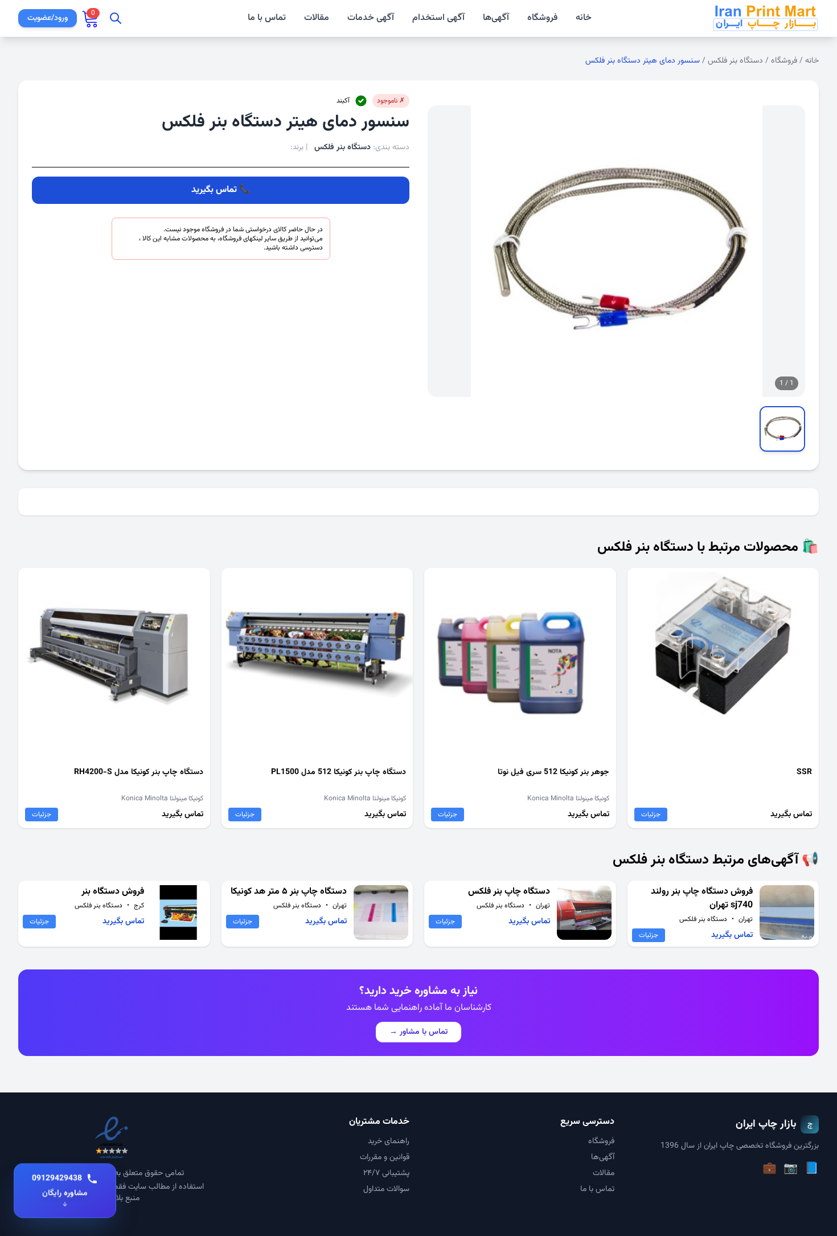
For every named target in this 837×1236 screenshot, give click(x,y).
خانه (584, 18)
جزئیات (650, 814)
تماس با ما (267, 18)
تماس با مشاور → (418, 1032)
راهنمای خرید (388, 1141)
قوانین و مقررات (384, 1157)
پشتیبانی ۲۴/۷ (386, 1173)
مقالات (316, 18)
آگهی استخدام (438, 18)
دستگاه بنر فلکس (735, 61)
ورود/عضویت (47, 18)
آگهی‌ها (496, 18)
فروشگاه (542, 18)
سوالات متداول (386, 1189)
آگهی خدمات (370, 18)
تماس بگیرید (214, 190)
